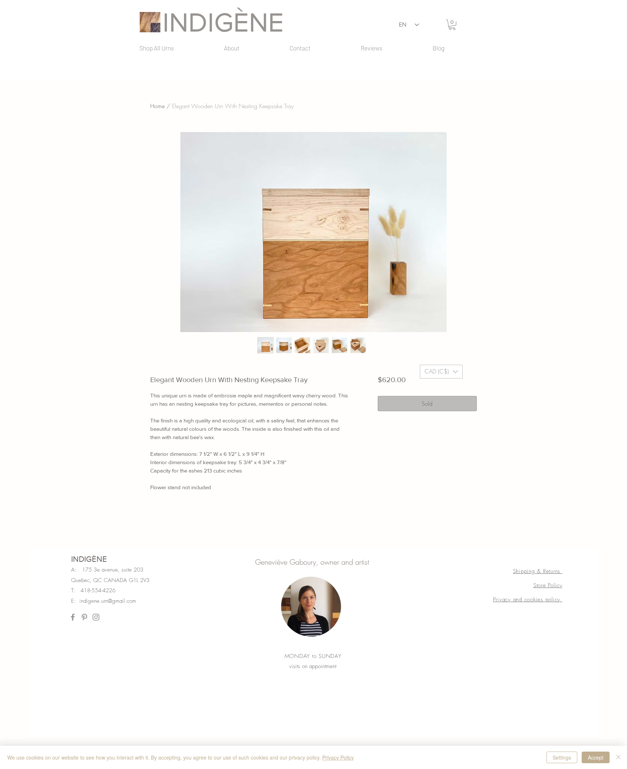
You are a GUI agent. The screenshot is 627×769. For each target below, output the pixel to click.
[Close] (618, 757)
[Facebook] (72, 617)
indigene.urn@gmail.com (107, 601)
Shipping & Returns (537, 571)
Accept (595, 757)
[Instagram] (96, 617)
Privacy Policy (338, 757)
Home (157, 106)
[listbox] (441, 372)
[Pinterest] (84, 617)
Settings (562, 757)
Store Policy (547, 585)
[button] (452, 25)
